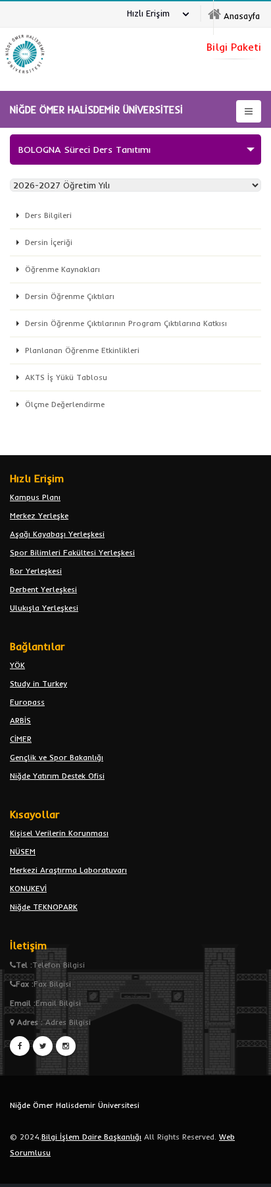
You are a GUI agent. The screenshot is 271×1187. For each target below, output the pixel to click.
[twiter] (43, 1046)
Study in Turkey (38, 683)
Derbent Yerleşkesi (43, 589)
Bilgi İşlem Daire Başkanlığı (91, 1137)
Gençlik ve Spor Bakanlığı (56, 757)
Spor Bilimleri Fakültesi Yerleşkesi (72, 552)
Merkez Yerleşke (39, 515)
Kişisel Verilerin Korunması (59, 833)
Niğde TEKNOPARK (44, 907)
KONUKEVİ (28, 888)
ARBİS (20, 720)
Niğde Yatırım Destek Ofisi (57, 776)
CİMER (21, 739)
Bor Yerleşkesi (36, 571)
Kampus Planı (35, 497)
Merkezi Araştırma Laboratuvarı (68, 870)
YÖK (17, 665)
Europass (27, 702)
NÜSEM (23, 851)
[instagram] (66, 1046)
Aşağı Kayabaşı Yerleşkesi (57, 534)
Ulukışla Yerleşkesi (44, 608)
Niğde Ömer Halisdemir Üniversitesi (74, 1105)
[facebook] (20, 1046)
